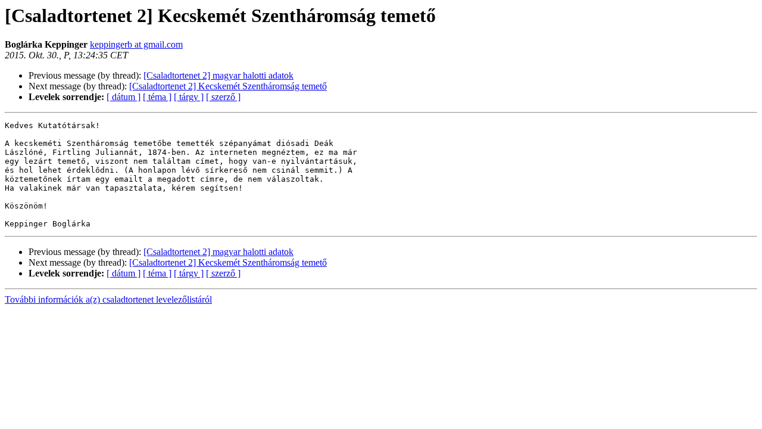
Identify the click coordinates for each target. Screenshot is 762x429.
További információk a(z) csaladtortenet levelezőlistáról (108, 299)
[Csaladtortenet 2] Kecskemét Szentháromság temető (228, 86)
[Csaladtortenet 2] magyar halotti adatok (218, 75)
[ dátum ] (123, 97)
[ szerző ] (223, 97)
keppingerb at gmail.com (136, 44)
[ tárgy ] (189, 97)
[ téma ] (157, 97)
